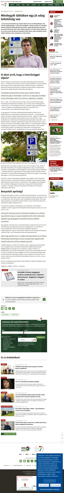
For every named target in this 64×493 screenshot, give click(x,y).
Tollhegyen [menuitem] (50, 4)
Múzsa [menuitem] (28, 4)
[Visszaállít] (63, 441)
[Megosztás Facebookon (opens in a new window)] (6, 308)
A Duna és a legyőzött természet (57, 31)
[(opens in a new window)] (21, 461)
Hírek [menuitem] (23, 4)
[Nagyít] (63, 435)
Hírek (26, 454)
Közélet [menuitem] (12, 4)
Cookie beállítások (49, 481)
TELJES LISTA (54, 120)
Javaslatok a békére (57, 16)
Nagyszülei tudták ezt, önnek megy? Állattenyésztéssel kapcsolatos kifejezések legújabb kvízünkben (56, 141)
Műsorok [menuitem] (57, 4)
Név (3, 330)
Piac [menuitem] (39, 4)
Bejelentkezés (38, 1)
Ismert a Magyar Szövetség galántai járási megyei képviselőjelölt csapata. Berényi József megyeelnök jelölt (58, 23)
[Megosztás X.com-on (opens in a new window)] (13, 308)
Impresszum (6, 465)
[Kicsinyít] (63, 438)
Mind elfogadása (55, 485)
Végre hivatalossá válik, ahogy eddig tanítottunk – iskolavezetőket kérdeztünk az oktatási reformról (58, 38)
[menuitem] (62, 4)
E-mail (25, 330)
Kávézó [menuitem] (44, 4)
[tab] (52, 50)
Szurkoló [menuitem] (34, 4)
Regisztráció (49, 1)
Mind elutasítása (43, 485)
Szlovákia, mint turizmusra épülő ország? (58, 44)
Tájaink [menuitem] (18, 4)
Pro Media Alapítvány (18, 465)
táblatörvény (15, 314)
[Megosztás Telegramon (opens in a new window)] (9, 308)
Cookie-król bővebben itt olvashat (49, 489)
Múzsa (34, 454)
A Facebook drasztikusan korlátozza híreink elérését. (16, 324)
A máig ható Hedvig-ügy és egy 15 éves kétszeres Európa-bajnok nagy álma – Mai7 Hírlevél (56, 169)
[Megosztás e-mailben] (2, 308)
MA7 (20, 454)
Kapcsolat (28, 465)
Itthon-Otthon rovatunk (54, 196)
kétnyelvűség (5, 314)
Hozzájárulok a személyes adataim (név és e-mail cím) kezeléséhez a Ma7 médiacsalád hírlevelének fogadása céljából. (9, 343)
